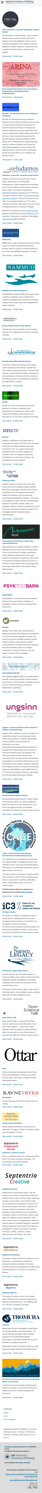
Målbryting (6, 239)
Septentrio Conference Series (13, 1153)
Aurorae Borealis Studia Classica (14, 795)
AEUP (28, 1462)
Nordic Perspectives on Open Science (16, 326)
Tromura (5, 1325)
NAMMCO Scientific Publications (14, 290)
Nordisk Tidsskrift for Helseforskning (16, 361)
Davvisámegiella (9, 1419)
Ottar (4, 1068)
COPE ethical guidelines (11, 147)
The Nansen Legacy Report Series (15, 971)
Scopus (23, 213)
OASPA (20, 1462)
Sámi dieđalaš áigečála (11, 673)
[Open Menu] (2, 2)
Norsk (5, 1416)
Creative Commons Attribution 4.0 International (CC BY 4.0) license (21, 1475)
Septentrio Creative (9, 1189)
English (6, 1413)
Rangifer (5, 627)
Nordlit (5, 402)
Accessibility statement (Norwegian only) (24, 1480)
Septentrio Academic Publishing (14, 193)
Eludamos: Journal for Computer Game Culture (20, 175)
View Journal (7, 56)
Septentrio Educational (11, 1255)
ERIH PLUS (31, 213)
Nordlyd (5, 437)
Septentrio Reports (9, 1293)
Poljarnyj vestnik (8, 480)
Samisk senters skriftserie (12, 1123)
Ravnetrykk (6, 1097)
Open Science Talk (9, 1017)
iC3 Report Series (9, 912)
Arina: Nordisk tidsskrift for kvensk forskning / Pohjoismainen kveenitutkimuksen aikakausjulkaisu (20, 91)
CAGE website (26, 892)
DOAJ (7, 216)
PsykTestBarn (7, 595)
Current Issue (18, 56)
